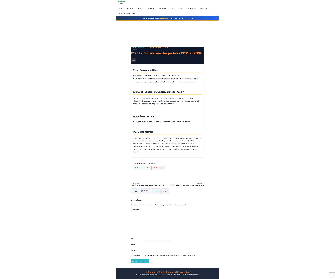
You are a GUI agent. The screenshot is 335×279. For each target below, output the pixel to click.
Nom (133, 238)
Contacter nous (191, 8)
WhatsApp (156, 191)
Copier (133, 60)
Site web (133, 250)
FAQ (172, 8)
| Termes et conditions (183, 272)
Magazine (151, 8)
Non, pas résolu (160, 168)
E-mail (133, 244)
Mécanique (129, 8)
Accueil (134, 47)
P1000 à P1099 (140, 47)
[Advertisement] (167, 33)
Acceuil (120, 8)
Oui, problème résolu (142, 168)
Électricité (140, 8)
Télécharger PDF (147, 191)
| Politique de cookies (169, 272)
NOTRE (180, 8)
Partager (165, 191)
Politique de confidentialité (126, 13)
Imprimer (135, 191)
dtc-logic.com (164, 18)
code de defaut (162, 8)
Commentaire (135, 210)
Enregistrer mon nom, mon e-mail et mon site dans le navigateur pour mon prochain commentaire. (164, 255)
